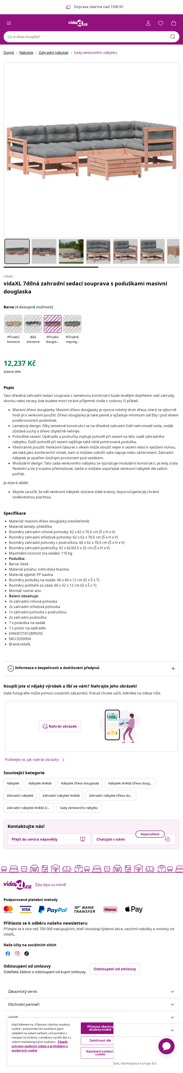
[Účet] (148, 23)
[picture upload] (119, 726)
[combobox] (91, 36)
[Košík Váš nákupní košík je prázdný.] (173, 23)
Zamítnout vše (100, 1040)
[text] (20, 364)
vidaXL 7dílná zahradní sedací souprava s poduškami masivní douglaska (85, 287)
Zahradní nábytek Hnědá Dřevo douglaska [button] (30, 808)
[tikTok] (26, 953)
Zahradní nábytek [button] (20, 795)
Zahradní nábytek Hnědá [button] (61, 795)
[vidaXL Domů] (78, 23)
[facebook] (8, 953)
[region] (60, 1042)
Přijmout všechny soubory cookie (100, 1028)
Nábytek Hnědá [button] (40, 783)
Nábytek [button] (13, 783)
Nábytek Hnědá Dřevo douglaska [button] (131, 783)
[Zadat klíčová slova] (172, 36)
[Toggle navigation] (9, 23)
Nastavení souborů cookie (100, 1052)
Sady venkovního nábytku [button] (79, 808)
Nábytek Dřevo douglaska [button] (80, 783)
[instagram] (17, 953)
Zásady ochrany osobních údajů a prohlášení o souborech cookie (40, 1046)
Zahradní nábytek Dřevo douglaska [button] (112, 795)
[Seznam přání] (160, 23)
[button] (13, 329)
